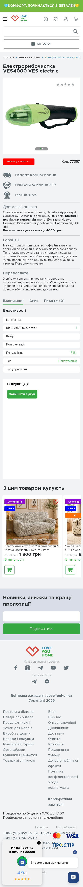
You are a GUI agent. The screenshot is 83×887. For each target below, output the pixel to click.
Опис (33, 300)
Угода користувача (58, 785)
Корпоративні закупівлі (60, 802)
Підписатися (41, 629)
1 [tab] (40, 148)
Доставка (56, 733)
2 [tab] (42, 148)
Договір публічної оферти (63, 763)
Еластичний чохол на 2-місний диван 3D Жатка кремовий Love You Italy (32, 548)
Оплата (54, 739)
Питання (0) (54, 300)
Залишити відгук (22, 394)
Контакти (56, 744)
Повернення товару (29, 264)
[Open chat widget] (73, 877)
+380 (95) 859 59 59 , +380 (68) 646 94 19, (39, 833)
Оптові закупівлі (62, 722)
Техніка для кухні (29, 57)
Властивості (13, 300)
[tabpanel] (41, 116)
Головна (8, 57)
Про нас (55, 717)
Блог (52, 711)
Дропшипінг (58, 728)
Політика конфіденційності (63, 774)
